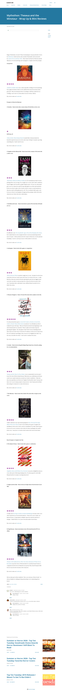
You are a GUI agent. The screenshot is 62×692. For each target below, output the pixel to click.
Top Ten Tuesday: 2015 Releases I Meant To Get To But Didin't (21, 676)
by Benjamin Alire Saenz (29, 232)
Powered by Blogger (31, 689)
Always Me (10, 2)
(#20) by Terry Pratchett (17, 471)
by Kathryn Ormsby (16, 180)
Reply (11, 597)
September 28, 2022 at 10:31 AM (19, 590)
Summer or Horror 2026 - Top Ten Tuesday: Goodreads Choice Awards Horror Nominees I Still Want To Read (22, 644)
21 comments (12, 652)
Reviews (19, 5)
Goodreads (18, 96)
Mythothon (10, 56)
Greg (10, 609)
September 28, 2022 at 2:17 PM (17, 609)
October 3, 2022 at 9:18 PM (23, 593)
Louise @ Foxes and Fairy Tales (15, 58)
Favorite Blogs (44, 5)
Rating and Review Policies (34, 5)
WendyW (11, 590)
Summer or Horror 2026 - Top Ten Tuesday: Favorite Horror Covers (21, 659)
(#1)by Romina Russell (15, 138)
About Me (13, 5)
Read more (37, 652)
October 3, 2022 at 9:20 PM (23, 603)
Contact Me (25, 5)
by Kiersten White (12, 275)
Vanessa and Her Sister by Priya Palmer (16, 374)
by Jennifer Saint (12, 87)
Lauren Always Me (16, 593)
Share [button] (49, 30)
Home (8, 5)
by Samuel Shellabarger (23, 513)
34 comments (12, 665)
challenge (49, 35)
